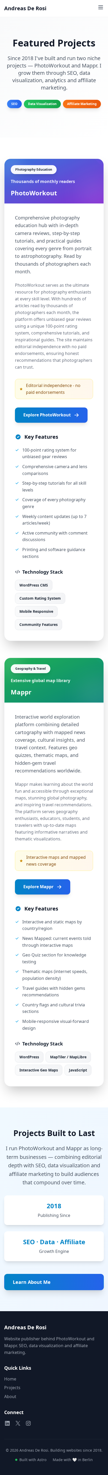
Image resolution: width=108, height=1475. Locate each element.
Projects (12, 1387)
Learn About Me (32, 1282)
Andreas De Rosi (25, 8)
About (10, 1396)
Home (10, 1379)
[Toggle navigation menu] (101, 7)
